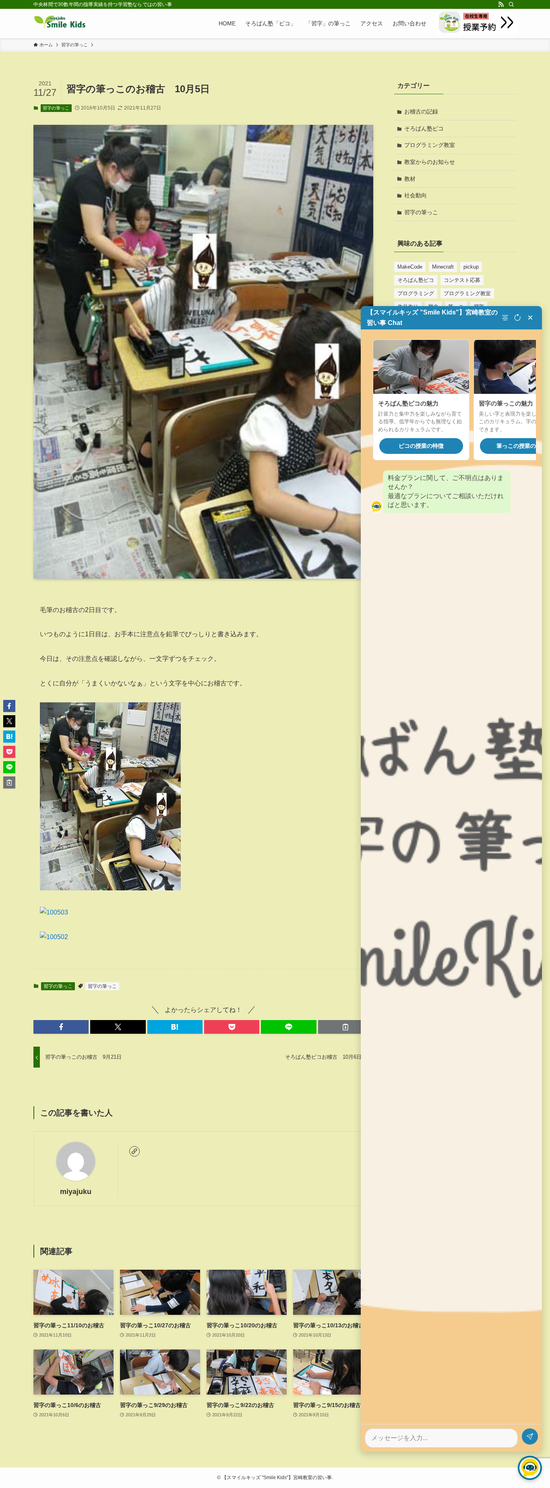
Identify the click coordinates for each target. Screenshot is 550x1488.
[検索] (511, 4)
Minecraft (443, 267)
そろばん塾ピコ (424, 128)
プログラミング (415, 293)
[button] (61, 1027)
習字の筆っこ (56, 108)
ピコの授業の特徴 (421, 446)
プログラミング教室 (429, 145)
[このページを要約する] (506, 318)
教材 (410, 179)
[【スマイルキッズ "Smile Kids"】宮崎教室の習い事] (59, 23)
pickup (471, 267)
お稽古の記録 (421, 111)
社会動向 (415, 195)
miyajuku (75, 1192)
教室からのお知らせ (429, 162)
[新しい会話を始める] (517, 318)
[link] (134, 1151)
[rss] (501, 4)
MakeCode (409, 267)
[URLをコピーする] (345, 1027)
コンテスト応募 (462, 280)
